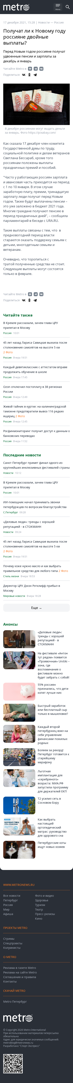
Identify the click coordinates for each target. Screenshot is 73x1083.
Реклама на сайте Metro (20, 972)
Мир (6, 909)
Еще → (36, 608)
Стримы (8, 939)
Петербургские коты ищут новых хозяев (52, 845)
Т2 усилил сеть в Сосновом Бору (49, 800)
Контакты (10, 981)
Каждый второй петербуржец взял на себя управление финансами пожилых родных (53, 735)
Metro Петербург (15, 1001)
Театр (39, 909)
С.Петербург (10, 512)
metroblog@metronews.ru (18, 1042)
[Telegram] (35, 74)
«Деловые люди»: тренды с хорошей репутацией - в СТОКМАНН (51, 638)
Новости (8, 473)
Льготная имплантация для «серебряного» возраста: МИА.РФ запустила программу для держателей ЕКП (53, 781)
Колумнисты (11, 948)
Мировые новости (14, 596)
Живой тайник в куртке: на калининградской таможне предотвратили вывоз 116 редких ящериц (34, 411)
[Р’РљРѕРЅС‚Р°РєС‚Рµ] (23, 74)
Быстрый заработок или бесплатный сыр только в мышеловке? (53, 710)
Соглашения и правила (19, 977)
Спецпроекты (12, 943)
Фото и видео (44, 896)
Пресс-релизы (45, 914)
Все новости (11, 896)
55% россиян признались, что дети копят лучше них (53, 689)
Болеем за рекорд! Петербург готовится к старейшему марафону (53, 756)
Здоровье (41, 900)
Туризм (40, 905)
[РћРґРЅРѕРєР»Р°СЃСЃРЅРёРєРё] (29, 74)
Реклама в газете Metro (19, 968)
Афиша (8, 914)
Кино (38, 918)
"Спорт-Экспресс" (29, 1046)
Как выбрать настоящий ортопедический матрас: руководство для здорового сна (52, 827)
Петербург (10, 900)
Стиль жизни (11, 576)
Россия (59, 22)
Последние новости (22, 455)
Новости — (46, 22)
